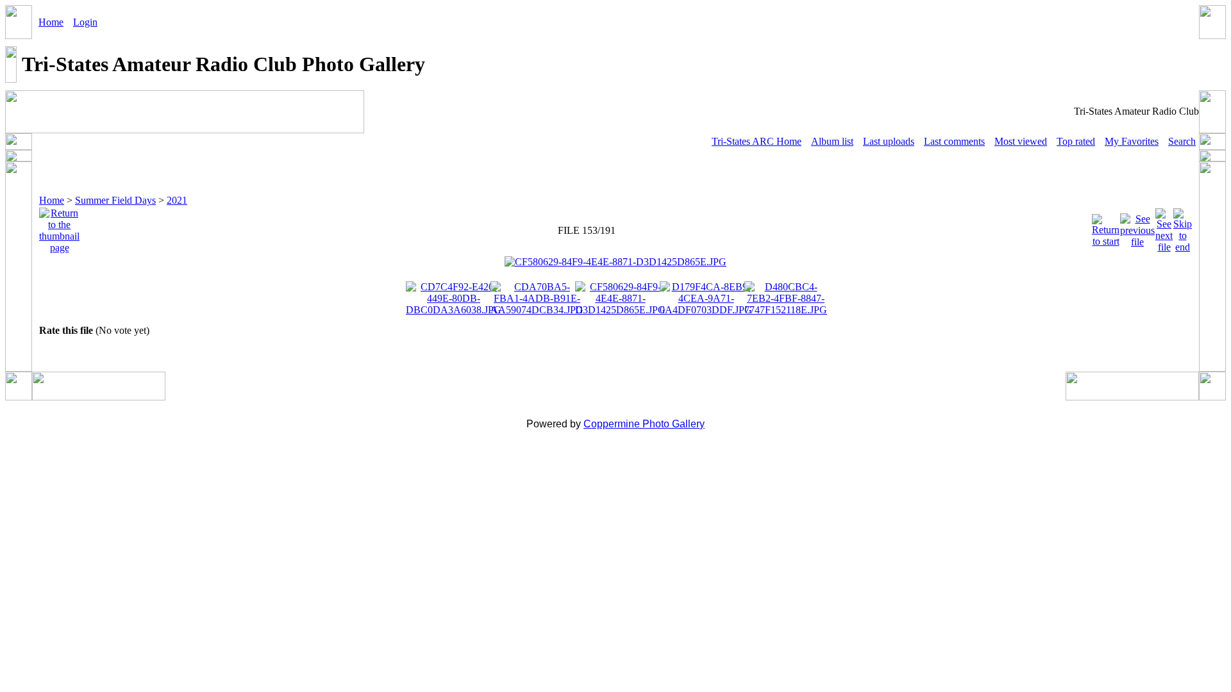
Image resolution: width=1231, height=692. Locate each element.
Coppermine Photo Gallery (644, 423)
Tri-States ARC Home (756, 141)
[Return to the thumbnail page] (59, 227)
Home (50, 22)
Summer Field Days (115, 200)
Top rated (1076, 141)
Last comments (954, 141)
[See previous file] (1137, 227)
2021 (177, 200)
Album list (832, 141)
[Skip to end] (1182, 227)
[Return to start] (1105, 227)
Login (85, 22)
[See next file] (1164, 227)
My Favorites (1132, 141)
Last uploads (888, 141)
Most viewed (1020, 141)
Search (1182, 141)
